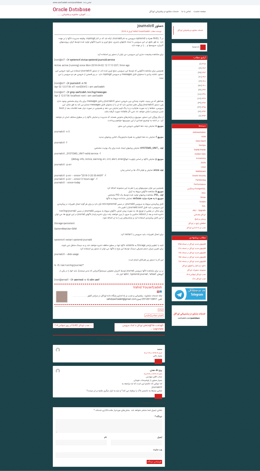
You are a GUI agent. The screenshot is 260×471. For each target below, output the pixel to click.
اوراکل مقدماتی (200, 214)
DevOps (202, 145)
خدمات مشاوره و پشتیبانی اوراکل (164, 11)
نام (105, 437)
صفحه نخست (200, 11)
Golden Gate (200, 154)
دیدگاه (158, 416)
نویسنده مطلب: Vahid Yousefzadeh (147, 31)
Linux (160, 310)
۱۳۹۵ (204, 107)
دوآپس (147, 315)
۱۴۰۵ (204, 64)
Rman (203, 197)
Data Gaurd (201, 141)
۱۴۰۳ (204, 72)
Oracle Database (71, 10)
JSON (203, 162)
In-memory (201, 158)
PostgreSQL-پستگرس (196, 188)
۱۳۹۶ (204, 103)
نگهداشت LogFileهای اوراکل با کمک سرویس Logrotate (142, 327)
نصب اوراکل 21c (199, 278)
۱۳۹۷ (204, 98)
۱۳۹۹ (204, 90)
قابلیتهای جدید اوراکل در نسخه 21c (192, 248)
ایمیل (159, 437)
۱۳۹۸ (204, 94)
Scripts (202, 201)
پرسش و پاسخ (200, 219)
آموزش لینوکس (157, 315)
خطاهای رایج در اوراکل (197, 223)
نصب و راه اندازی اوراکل (196, 227)
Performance (200, 184)
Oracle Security (199, 175)
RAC (204, 193)
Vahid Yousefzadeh (147, 287)
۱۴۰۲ (204, 77)
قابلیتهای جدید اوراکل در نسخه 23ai (192, 244)
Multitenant (201, 171)
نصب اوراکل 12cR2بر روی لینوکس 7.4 (73, 325)
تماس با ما (186, 11)
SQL (204, 206)
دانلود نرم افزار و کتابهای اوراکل (194, 265)
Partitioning (201, 180)
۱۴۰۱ (204, 81)
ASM (203, 136)
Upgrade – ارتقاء (199, 210)
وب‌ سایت (157, 450)
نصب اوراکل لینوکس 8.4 (196, 274)
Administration (199, 132)
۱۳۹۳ (204, 116)
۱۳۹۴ (204, 111)
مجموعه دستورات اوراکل (196, 270)
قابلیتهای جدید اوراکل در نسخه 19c (192, 252)
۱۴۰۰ (204, 85)
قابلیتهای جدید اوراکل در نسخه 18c (192, 257)
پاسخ (158, 361)
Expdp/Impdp (200, 149)
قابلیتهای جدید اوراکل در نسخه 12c (192, 261)
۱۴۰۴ (204, 68)
